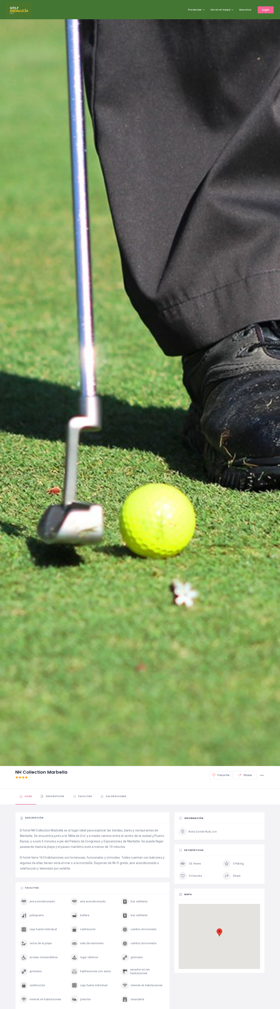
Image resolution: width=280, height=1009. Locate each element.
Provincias (195, 9)
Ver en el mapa (220, 9)
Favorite (223, 775)
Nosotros (245, 9)
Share (247, 775)
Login (265, 10)
